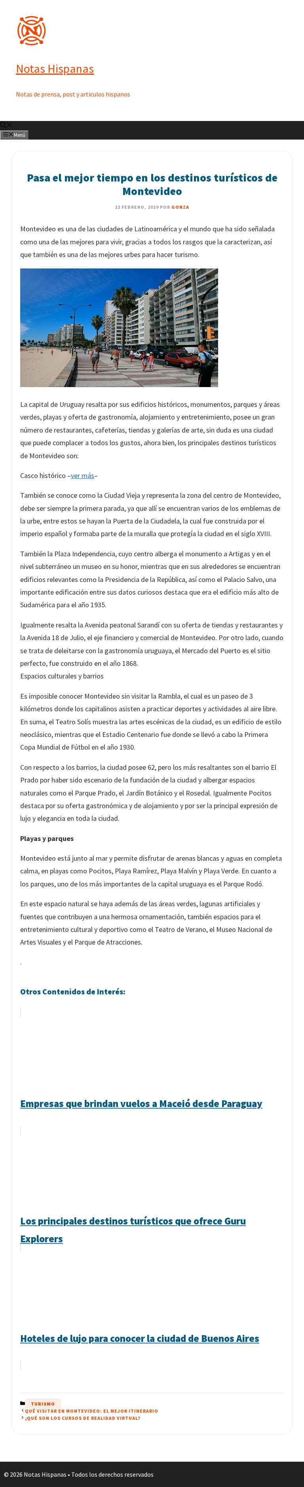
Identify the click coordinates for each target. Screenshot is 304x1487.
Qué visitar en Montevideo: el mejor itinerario (91, 1411)
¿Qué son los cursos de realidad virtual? (83, 1418)
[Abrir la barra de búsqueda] (6, 126)
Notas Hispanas (55, 68)
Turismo (43, 1404)
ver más (82, 475)
